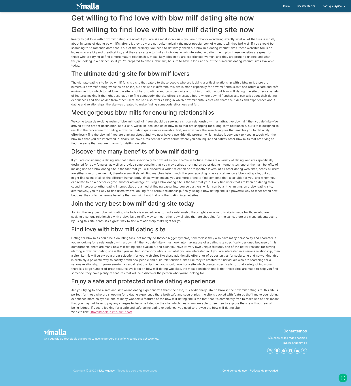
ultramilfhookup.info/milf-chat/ (111, 312)
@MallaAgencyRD (295, 343)
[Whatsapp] (304, 351)
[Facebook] (277, 351)
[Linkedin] (290, 351)
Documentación (306, 6)
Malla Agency (106, 371)
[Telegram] (284, 351)
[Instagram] (270, 351)
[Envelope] (297, 351)
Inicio (286, 6)
